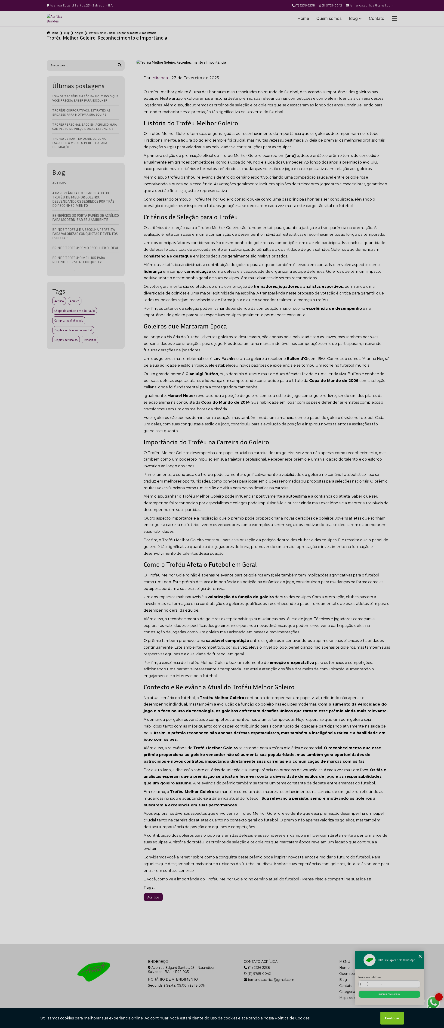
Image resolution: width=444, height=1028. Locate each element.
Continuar (392, 1018)
